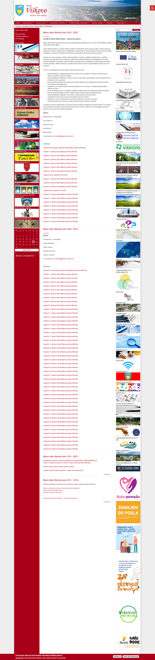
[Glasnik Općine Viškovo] (27, 171)
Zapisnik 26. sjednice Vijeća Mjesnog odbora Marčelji (60, 371)
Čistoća (17, 184)
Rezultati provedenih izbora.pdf (52, 492)
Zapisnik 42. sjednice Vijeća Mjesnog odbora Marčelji (60, 433)
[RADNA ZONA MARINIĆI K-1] (128, 461)
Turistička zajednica (21, 36)
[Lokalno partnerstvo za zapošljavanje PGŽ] (128, 290)
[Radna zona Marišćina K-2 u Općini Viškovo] (128, 471)
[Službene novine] (128, 322)
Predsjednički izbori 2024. (124, 82)
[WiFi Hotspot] (128, 369)
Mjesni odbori (39, 26)
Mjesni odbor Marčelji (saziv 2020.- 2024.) (60, 229)
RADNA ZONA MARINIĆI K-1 (123, 450)
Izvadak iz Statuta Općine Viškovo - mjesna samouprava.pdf (63, 470)
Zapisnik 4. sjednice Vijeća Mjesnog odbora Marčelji (60, 163)
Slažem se (117, 656)
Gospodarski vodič (20, 151)
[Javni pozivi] (128, 300)
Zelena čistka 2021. (20, 108)
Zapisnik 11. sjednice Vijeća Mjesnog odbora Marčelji (60, 198)
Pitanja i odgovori (122, 219)
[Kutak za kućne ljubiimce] (27, 216)
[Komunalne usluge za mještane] (128, 161)
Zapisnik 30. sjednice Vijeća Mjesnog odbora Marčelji (60, 387)
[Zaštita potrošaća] (128, 436)
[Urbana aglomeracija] (128, 238)
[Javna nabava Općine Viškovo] (128, 119)
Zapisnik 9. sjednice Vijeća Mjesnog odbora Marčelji (60, 186)
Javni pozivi (119, 292)
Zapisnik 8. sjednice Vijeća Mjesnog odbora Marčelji (60, 183)
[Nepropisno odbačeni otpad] (27, 227)
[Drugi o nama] (27, 73)
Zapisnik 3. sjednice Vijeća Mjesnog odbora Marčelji (60, 159)
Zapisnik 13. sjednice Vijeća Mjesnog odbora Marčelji (60, 206)
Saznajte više (19, 658)
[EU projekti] (128, 257)
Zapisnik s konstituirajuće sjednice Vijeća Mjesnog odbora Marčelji (65, 270)
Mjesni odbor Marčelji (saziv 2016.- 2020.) (60, 456)
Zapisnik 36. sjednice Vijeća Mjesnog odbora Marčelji (60, 410)
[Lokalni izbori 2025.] (128, 80)
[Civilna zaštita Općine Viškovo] (128, 139)
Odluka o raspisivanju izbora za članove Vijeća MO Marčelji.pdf (61, 488)
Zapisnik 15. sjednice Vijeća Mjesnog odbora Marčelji (60, 214)
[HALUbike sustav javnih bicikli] (27, 106)
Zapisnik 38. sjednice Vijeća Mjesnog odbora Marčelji (60, 418)
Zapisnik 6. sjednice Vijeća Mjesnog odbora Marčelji (60, 171)
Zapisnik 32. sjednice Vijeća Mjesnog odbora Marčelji (60, 394)
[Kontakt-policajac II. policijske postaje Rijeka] (27, 205)
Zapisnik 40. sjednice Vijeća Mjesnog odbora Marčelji (60, 425)
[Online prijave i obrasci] (27, 62)
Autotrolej (18, 173)
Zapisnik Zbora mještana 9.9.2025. (54, 190)
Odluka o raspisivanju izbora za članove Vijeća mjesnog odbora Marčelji (66, 463)
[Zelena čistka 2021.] (27, 116)
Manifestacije (120, 393)
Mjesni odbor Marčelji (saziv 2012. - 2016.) (61, 480)
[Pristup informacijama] (128, 217)
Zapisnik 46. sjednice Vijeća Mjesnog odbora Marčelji (60, 449)
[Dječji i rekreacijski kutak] (128, 425)
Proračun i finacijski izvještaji (126, 324)
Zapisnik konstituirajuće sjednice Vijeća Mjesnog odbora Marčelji (64, 148)
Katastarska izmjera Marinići (125, 100)
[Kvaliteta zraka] (27, 127)
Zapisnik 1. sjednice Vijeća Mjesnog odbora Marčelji (60, 151)
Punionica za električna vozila (24, 141)
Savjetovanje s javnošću (124, 382)
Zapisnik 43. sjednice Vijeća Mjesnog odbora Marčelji (60, 437)
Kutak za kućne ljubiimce (23, 208)
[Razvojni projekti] (128, 358)
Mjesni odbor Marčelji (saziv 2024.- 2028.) (60, 32)
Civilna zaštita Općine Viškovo (125, 132)
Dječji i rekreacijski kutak (124, 416)
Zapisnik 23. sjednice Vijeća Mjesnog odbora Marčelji (60, 360)
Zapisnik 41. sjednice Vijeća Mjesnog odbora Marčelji (60, 429)
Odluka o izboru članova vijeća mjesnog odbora (58, 466)
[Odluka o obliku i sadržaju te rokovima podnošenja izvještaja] (128, 414)
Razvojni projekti (121, 350)
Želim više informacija (130, 656)
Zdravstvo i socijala (96, 23)
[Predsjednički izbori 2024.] (128, 98)
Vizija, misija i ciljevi (21, 30)
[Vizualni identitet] (128, 380)
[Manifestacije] (128, 401)
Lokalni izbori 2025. (122, 64)
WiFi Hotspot (120, 360)
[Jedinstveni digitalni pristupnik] (128, 62)
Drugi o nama (19, 64)
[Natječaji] (128, 268)
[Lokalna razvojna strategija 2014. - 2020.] (128, 448)
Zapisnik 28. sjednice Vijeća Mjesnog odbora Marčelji (60, 379)
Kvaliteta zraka (20, 119)
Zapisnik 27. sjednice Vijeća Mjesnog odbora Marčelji (60, 375)
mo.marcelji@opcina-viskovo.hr (63, 136)
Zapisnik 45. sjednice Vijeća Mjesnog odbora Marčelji (60, 445)
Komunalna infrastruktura (23, 86)
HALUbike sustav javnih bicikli (24, 97)
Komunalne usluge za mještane (126, 152)
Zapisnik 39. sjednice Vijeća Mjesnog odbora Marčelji (60, 422)
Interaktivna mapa (20, 75)
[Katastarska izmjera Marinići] (128, 109)
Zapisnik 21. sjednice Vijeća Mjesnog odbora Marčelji (60, 352)
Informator (109, 23)
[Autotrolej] (27, 182)
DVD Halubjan (19, 39)
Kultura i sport (120, 23)
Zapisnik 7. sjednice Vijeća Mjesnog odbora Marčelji (60, 179)
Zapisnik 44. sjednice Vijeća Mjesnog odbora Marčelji (60, 441)
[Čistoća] (27, 193)
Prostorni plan (121, 303)
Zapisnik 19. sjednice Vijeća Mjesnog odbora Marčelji (60, 344)
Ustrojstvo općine (40, 23)
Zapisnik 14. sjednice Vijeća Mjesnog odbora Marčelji (60, 210)
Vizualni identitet (121, 371)
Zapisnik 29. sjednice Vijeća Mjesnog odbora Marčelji (60, 383)
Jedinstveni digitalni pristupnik (126, 51)
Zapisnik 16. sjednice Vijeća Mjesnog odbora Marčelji (60, 217)
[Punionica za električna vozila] (27, 149)
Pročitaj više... (107, 474)
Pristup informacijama (123, 208)
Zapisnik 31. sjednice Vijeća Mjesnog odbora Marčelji (60, 391)
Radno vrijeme (19, 43)
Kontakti (119, 122)
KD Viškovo (119, 141)
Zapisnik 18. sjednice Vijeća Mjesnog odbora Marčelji (60, 340)
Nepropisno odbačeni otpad (23, 219)
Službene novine (121, 313)
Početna (18, 23)
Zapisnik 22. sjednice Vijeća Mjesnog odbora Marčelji (60, 356)
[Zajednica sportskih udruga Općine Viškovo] (128, 173)
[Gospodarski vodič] (27, 160)
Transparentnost (121, 335)
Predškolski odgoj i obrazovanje (78, 23)
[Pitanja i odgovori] (128, 228)
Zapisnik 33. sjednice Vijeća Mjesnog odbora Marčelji (60, 398)
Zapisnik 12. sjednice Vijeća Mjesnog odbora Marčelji (60, 202)
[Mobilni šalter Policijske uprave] (27, 138)
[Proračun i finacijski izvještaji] (128, 333)
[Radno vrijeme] (27, 51)
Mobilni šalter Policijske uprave (25, 130)
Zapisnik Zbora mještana (51, 175)
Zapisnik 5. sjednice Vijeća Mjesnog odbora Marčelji (60, 167)
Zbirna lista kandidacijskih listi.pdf (52, 490)
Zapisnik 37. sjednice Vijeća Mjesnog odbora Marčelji (60, 414)
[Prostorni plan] (128, 311)
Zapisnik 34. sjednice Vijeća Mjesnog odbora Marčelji (60, 402)
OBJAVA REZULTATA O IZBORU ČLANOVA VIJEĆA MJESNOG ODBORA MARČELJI (70, 460)
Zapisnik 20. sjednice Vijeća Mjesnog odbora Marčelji (60, 348)
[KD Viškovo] (128, 150)
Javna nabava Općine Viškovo (125, 111)
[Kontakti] (128, 130)
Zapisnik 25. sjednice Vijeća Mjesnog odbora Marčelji (60, 367)
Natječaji (119, 259)
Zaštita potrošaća (122, 427)
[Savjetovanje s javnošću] (128, 391)
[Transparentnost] (128, 348)
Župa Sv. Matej (20, 34)
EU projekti (119, 240)
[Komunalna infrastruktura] (27, 95)
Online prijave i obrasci (22, 54)
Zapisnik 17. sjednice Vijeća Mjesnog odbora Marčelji (60, 221)
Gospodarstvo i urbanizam (57, 23)
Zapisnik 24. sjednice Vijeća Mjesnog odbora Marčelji (60, 363)
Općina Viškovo (27, 23)
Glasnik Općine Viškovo (22, 162)
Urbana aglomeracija (123, 230)
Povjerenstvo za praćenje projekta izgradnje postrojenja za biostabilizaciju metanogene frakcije (128, 192)
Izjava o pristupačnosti (25, 256)
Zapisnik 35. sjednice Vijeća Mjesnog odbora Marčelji (60, 406)
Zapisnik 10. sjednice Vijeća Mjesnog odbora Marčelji (60, 194)
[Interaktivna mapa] (27, 84)
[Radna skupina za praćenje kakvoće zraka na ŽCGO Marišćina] (128, 188)
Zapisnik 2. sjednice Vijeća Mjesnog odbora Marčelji (60, 155)
